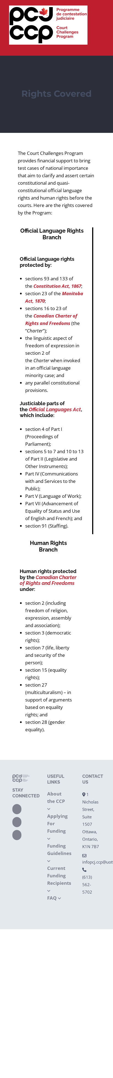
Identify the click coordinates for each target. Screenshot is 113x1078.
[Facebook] (16, 809)
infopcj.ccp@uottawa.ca (91, 861)
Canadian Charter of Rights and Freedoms (48, 580)
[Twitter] (16, 822)
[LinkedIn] (16, 835)
